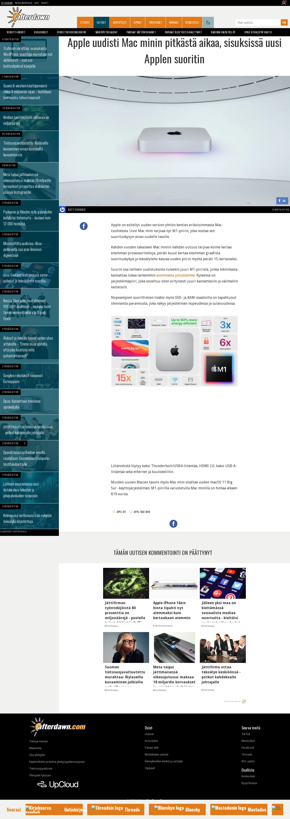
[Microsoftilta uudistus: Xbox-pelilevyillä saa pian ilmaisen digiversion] (29, 247)
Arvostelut (120, 22)
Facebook (248, 747)
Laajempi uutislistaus (13, 531)
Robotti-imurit (16, 32)
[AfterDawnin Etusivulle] (28, 17)
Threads (247, 754)
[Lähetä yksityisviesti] (91, 209)
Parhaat (174, 22)
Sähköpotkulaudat (106, 32)
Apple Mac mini (142, 512)
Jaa (284, 201)
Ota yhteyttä (37, 755)
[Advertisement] (174, 423)
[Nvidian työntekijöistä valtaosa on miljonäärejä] (29, 118)
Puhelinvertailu (23, 3)
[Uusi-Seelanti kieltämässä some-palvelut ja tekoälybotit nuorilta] (29, 275)
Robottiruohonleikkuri (71, 32)
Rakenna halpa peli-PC (223, 32)
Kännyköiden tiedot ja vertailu (164, 761)
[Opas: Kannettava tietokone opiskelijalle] (29, 401)
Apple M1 (121, 512)
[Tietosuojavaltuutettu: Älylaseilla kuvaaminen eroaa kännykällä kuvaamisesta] (29, 146)
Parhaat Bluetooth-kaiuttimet (183, 32)
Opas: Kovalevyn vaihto (258, 32)
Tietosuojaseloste (40, 768)
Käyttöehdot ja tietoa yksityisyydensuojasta (57, 761)
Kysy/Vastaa (249, 783)
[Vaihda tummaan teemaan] (208, 22)
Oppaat (138, 22)
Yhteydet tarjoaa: (40, 775)
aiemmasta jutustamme (175, 275)
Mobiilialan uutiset (156, 754)
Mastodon (248, 741)
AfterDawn (7, 3)
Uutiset (101, 22)
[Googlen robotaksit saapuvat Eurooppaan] (29, 376)
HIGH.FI (44, 3)
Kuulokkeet (41, 32)
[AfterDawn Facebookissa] (230, 23)
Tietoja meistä (38, 741)
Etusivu (85, 22)
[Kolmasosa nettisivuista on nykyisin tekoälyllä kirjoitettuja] (29, 516)
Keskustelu (192, 22)
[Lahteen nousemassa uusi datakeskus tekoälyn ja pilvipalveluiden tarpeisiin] (29, 487)
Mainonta (35, 748)
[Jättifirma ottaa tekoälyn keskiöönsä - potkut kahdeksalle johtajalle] (29, 427)
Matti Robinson (76, 209)
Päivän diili (151, 747)
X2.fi (36, 3)
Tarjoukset (155, 22)
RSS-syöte (248, 761)
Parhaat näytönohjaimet (141, 32)
